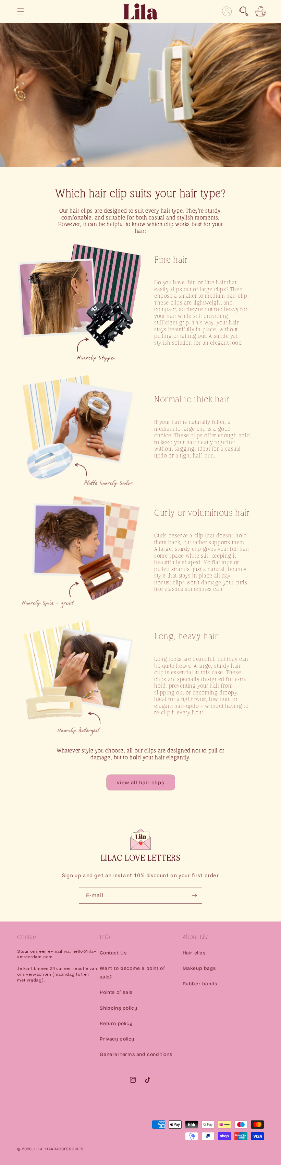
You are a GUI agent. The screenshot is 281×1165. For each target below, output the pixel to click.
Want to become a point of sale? (132, 972)
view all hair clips (140, 783)
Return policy (116, 1023)
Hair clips (194, 953)
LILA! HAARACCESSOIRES (59, 1149)
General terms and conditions (136, 1054)
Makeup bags (199, 968)
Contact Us (113, 953)
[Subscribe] (194, 896)
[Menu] (20, 11)
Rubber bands (200, 984)
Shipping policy (118, 1008)
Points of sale (116, 992)
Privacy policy (117, 1039)
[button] (243, 11)
